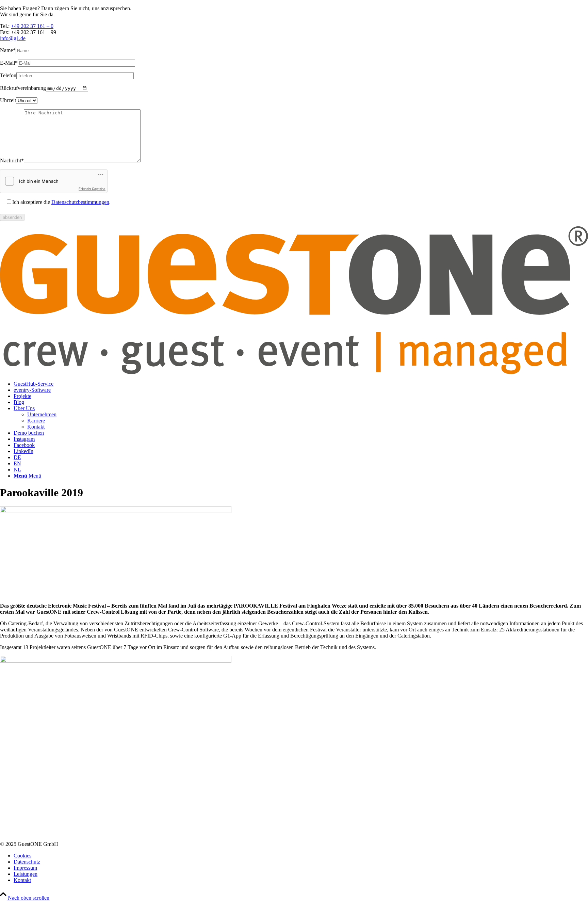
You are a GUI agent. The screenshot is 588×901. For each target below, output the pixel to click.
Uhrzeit (8, 100)
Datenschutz (27, 862)
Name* (8, 50)
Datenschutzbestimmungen (80, 202)
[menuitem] (301, 384)
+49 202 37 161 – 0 (32, 26)
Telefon (8, 75)
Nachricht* (12, 160)
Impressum (25, 868)
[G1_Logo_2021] (294, 372)
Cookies (22, 855)
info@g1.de (13, 38)
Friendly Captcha (92, 189)
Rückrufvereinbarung (23, 88)
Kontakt (22, 880)
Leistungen (25, 874)
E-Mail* (9, 63)
